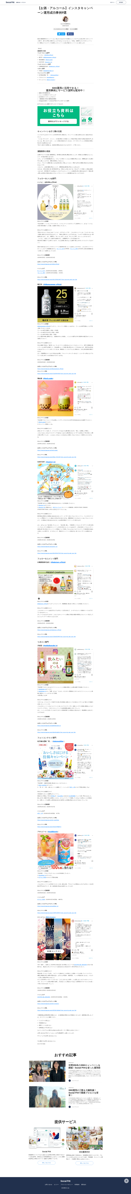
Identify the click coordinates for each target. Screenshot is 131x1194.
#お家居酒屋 (72, 796)
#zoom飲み (60, 796)
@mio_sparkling (43, 785)
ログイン (112, 2)
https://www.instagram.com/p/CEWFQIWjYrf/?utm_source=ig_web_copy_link (56, 912)
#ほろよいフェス (57, 507)
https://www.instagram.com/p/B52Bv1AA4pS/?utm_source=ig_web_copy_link (56, 1010)
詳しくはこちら (46, 1163)
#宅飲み (53, 796)
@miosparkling (54, 75)
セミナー (56, 1184)
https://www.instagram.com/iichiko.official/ (48, 264)
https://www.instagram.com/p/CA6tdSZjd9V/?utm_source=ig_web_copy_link (56, 636)
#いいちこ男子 (74, 248)
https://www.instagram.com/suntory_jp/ (47, 546)
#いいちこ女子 (60, 248)
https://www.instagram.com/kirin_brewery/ (48, 1003)
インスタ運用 (73, 29)
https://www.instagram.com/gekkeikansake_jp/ (49, 725)
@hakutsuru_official (54, 66)
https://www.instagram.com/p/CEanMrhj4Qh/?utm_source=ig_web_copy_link (56, 373)
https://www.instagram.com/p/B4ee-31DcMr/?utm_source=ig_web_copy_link (56, 457)
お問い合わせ (48, 1184)
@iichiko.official (49, 55)
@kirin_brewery (51, 79)
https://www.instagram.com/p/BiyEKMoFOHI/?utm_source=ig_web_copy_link (56, 553)
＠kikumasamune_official (52, 284)
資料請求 (121, 2)
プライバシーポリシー (67, 1184)
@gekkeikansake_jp (48, 70)
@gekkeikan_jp (42, 689)
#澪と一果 (72, 787)
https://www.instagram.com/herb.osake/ (47, 450)
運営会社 (83, 1184)
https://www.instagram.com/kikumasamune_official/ (50, 368)
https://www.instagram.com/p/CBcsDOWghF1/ (49, 826)
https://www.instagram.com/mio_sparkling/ (48, 820)
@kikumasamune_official (50, 57)
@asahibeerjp (50, 77)
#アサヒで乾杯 (42, 877)
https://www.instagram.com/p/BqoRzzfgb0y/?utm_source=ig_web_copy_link (56, 732)
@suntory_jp (48, 62)
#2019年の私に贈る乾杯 (80, 964)
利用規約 (77, 1184)
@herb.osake (49, 59)
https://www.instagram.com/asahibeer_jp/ (47, 906)
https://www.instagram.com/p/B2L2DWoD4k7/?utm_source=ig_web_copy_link (57, 279)
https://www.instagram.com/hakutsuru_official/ (49, 630)
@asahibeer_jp (42, 875)
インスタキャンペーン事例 (61, 29)
